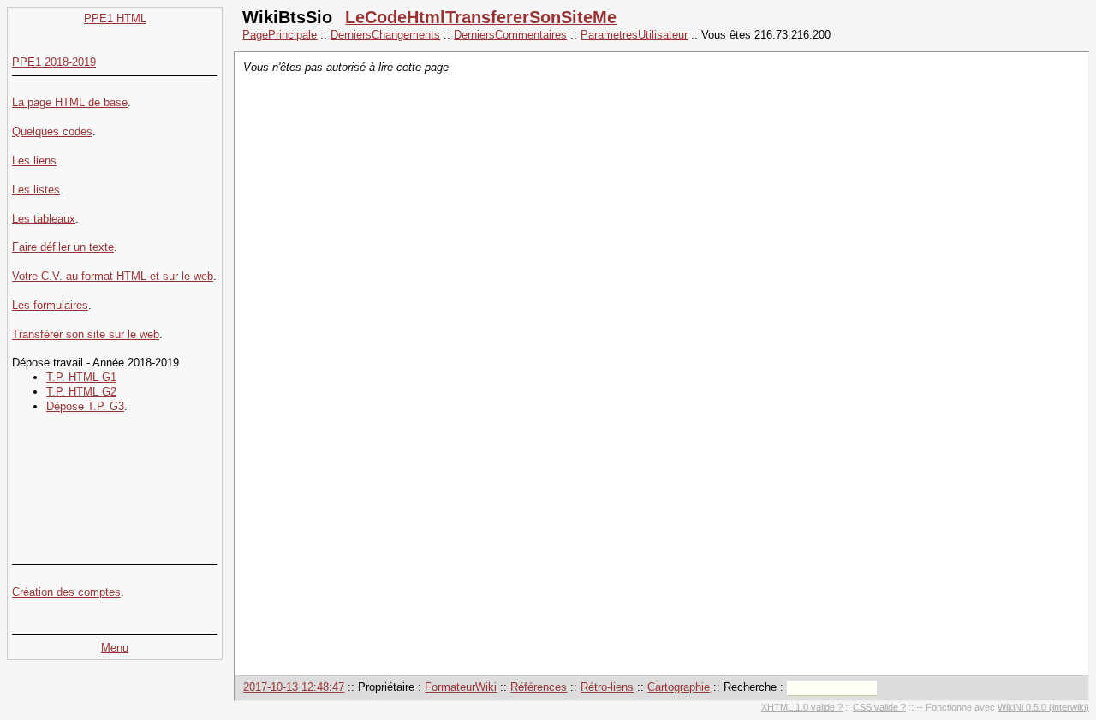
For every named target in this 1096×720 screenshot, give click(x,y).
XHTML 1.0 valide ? (802, 707)
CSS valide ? (879, 707)
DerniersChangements (385, 34)
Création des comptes (66, 592)
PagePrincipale (279, 34)
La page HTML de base (70, 102)
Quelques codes (52, 131)
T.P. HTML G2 (81, 391)
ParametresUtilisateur (634, 34)
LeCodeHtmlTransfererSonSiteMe (480, 17)
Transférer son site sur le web (85, 334)
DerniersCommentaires (510, 34)
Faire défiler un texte (63, 247)
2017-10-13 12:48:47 (293, 687)
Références (538, 687)
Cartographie (678, 687)
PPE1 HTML (115, 18)
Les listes (36, 189)
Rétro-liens (607, 687)
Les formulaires (50, 305)
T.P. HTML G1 (81, 377)
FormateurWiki (461, 687)
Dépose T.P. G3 (85, 406)
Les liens (34, 160)
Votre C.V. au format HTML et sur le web (112, 276)
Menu (114, 647)
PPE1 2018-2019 (54, 62)
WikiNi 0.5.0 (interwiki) (1043, 707)
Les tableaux (43, 218)
